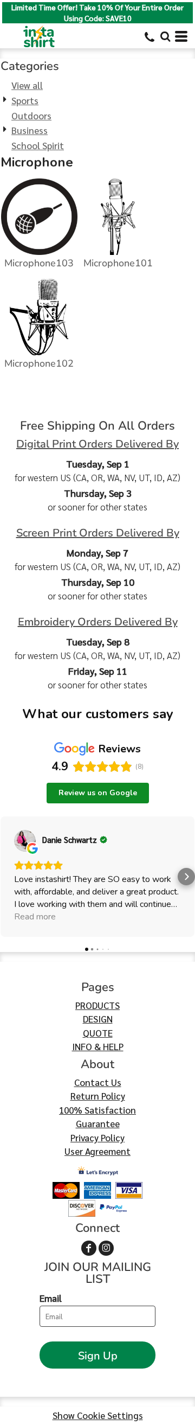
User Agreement (97, 1151)
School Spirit (37, 145)
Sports (24, 100)
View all (27, 85)
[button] (165, 36)
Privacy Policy (97, 1137)
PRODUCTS (97, 1005)
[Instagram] (106, 1248)
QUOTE (98, 1033)
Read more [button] (35, 917)
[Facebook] (88, 1248)
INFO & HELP (97, 1046)
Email (51, 1298)
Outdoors (31, 116)
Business (29, 130)
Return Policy (97, 1096)
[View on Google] (25, 841)
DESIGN (98, 1019)
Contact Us (97, 1082)
